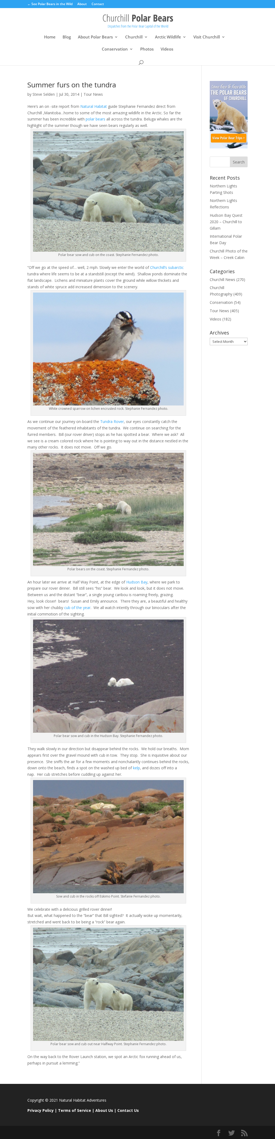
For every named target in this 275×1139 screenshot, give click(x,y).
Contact (98, 4)
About (82, 4)
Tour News (93, 94)
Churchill (134, 37)
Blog (67, 37)
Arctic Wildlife (168, 37)
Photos (147, 49)
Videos (167, 49)
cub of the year (77, 607)
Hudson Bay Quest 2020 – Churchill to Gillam (226, 222)
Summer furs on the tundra (71, 85)
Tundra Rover (112, 421)
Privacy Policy (40, 1110)
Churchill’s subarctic (167, 267)
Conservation (115, 49)
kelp (136, 767)
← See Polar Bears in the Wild (50, 4)
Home (50, 37)
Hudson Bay (136, 582)
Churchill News (222, 279)
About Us (104, 1110)
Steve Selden (43, 94)
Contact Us (128, 1110)
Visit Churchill (206, 37)
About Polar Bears (95, 37)
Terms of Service (74, 1110)
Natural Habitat (93, 106)
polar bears (95, 119)
